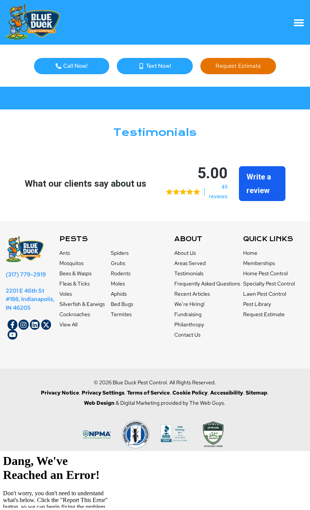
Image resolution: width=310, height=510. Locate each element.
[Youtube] (12, 335)
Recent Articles (192, 293)
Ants (64, 253)
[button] (298, 22)
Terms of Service (148, 392)
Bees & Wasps (75, 273)
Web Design (99, 402)
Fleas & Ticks (74, 283)
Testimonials (188, 273)
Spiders (120, 253)
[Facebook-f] (12, 324)
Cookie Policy (190, 392)
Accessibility (226, 392)
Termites (121, 314)
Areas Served (190, 263)
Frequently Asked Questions (207, 283)
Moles (118, 283)
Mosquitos (71, 263)
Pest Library (257, 304)
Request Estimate (264, 314)
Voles (65, 293)
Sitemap (256, 392)
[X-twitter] (46, 324)
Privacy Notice (60, 392)
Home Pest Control (265, 273)
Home (250, 253)
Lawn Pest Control (264, 293)
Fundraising (188, 314)
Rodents (120, 273)
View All (68, 324)
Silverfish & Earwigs (82, 304)
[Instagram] (23, 324)
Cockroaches (74, 314)
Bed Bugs (122, 304)
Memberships (259, 263)
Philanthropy (189, 324)
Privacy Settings (103, 392)
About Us (185, 253)
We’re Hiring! (189, 304)
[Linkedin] (35, 324)
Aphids (119, 293)
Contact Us (187, 334)
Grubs (118, 263)
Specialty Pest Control (269, 283)
